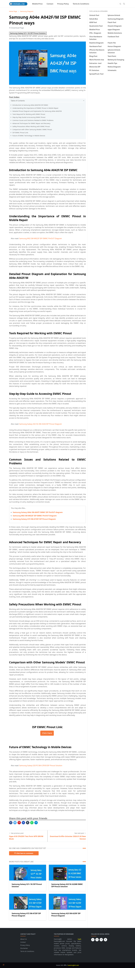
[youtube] (97, 939)
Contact (23, 942)
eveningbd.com (73, 965)
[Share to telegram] (36, 822)
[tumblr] (105, 939)
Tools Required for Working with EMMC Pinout (28, 114)
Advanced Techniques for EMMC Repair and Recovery (31, 123)
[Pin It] (19, 822)
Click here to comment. (24, 853)
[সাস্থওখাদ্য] (112, 4)
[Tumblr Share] (27, 822)
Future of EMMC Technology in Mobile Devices (28, 136)
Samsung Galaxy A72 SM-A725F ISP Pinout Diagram (34, 519)
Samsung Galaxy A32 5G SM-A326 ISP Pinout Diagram (40, 424)
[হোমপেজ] (102, 4)
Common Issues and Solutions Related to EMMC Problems (32, 120)
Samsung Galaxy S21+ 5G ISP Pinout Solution (28, 33)
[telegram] (101, 939)
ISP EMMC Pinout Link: (20, 133)
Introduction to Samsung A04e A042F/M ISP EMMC (30, 105)
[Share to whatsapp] (32, 822)
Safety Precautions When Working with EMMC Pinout (31, 126)
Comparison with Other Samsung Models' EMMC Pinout (32, 129)
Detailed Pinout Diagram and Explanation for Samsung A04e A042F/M (37, 111)
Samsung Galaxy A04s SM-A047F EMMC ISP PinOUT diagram (38, 512)
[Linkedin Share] (23, 822)
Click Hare (47, 733)
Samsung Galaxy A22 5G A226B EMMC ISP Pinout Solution (67, 885)
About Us (23, 939)
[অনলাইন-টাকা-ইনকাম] (116, 4)
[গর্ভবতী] (109, 4)
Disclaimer (24, 948)
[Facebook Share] (10, 822)
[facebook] (92, 939)
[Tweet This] (15, 822)
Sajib (79, 939)
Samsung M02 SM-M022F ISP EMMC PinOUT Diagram (40, 238)
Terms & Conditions (27, 951)
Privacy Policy (25, 945)
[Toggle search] (124, 4)
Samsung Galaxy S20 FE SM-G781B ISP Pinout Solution (40, 765)
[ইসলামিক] (106, 4)
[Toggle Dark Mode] (120, 3)
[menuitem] (37, 4)
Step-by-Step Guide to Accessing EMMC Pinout (28, 117)
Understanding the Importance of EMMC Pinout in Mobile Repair (35, 108)
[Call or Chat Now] (3, 964)
